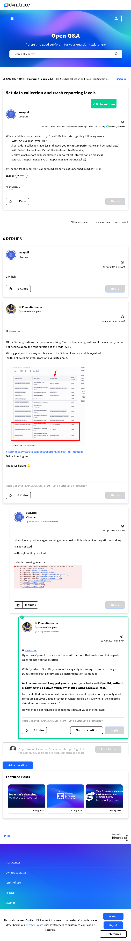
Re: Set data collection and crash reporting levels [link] (82, 79)
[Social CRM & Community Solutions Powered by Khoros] (120, 836)
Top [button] (9, 835)
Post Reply (108, 749)
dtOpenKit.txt (17, 186)
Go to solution (105, 104)
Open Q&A (47, 79)
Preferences (113, 934)
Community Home (13, 78)
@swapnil (15, 331)
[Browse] (13, 18)
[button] (113, 916)
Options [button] (121, 79)
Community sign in (116, 18)
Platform (32, 79)
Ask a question (17, 765)
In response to (43, 521)
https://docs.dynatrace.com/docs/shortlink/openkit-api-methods (44, 452)
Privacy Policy (34, 925)
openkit (21, 175)
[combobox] (65, 54)
